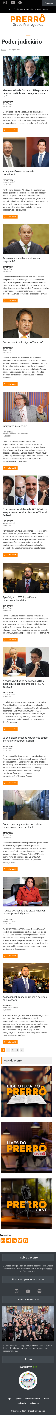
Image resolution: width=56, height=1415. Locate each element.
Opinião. (18, 1399)
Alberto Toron (8, 269)
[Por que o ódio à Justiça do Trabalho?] (26, 323)
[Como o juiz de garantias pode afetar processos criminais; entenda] (26, 805)
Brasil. (46, 1399)
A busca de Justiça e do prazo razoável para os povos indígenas (24, 912)
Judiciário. (21, 1403)
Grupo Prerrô (7, 104)
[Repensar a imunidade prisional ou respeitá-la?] (26, 239)
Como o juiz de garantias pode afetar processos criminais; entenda (22, 826)
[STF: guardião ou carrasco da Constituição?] (26, 152)
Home (3, 50)
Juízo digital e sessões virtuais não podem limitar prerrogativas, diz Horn (25, 739)
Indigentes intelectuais (15, 426)
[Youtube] (28, 1291)
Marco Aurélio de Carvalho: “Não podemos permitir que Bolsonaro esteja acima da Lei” (25, 93)
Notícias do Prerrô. (33, 1399)
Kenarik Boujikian (9, 921)
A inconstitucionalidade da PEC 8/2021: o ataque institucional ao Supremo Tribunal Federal (25, 512)
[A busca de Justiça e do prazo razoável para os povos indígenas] (26, 891)
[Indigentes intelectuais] (26, 407)
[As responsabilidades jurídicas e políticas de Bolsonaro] (26, 978)
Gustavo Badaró (9, 182)
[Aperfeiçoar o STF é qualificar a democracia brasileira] (26, 578)
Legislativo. (34, 1403)
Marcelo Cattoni (9, 523)
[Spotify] (39, 1291)
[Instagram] (17, 1291)
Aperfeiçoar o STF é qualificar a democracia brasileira (19, 599)
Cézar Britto (7, 350)
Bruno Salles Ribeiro (10, 1008)
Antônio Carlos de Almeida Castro (15, 434)
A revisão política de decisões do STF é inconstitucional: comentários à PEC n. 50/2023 (24, 684)
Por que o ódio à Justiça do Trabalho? (23, 342)
